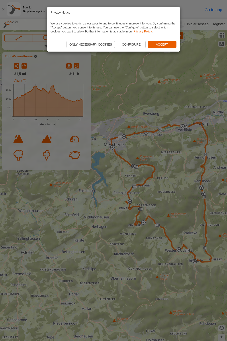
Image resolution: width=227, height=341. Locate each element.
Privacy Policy (142, 31)
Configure (131, 44)
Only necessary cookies (90, 44)
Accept (162, 44)
